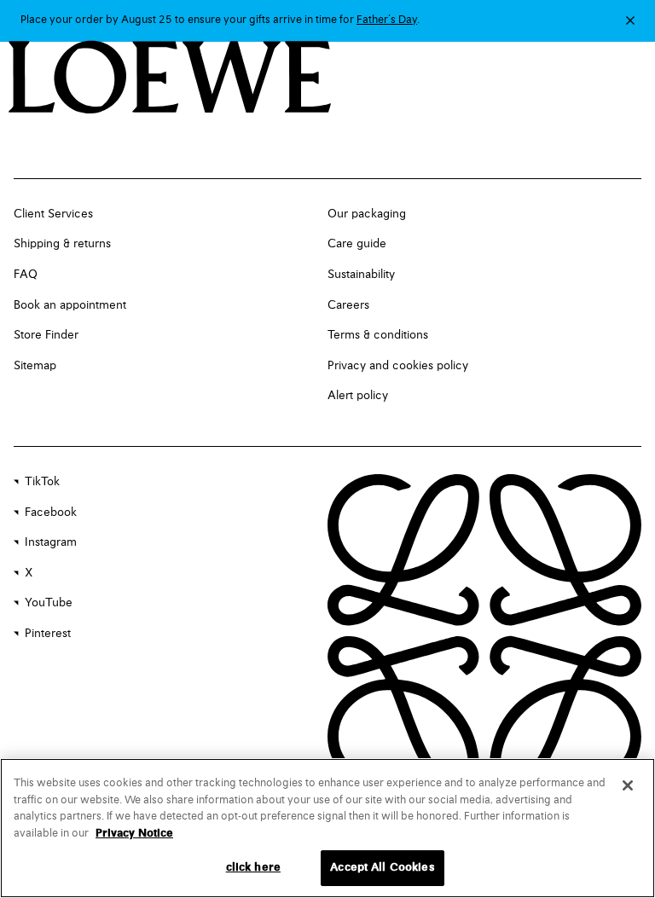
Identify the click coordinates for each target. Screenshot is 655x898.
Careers (348, 305)
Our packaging (367, 214)
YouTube (48, 603)
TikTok (42, 482)
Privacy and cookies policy (398, 366)
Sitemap (35, 366)
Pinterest (48, 634)
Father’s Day (386, 20)
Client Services (53, 214)
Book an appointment (70, 305)
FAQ (26, 275)
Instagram (51, 542)
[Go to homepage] (170, 79)
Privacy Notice (134, 833)
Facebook (51, 513)
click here (253, 867)
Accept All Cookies (382, 867)
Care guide (357, 244)
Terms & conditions (378, 335)
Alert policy (358, 396)
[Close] (627, 785)
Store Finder (46, 335)
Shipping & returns (62, 244)
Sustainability (361, 275)
